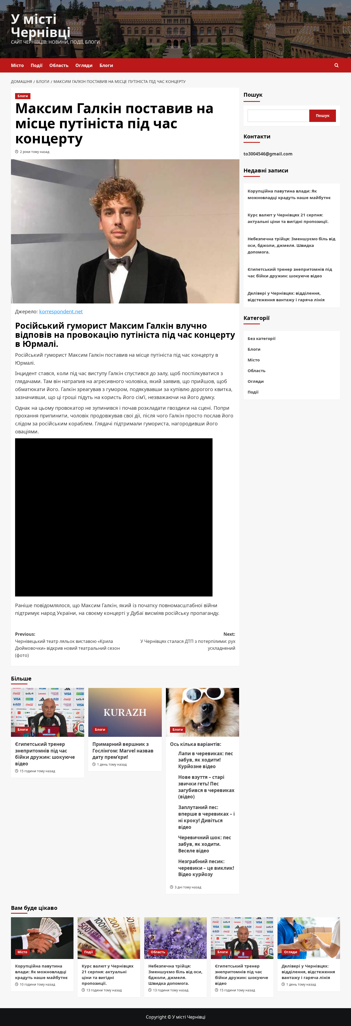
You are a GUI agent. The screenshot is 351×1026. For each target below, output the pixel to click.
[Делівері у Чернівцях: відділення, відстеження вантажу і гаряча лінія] (309, 938)
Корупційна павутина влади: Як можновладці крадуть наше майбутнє (289, 194)
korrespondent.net (61, 311)
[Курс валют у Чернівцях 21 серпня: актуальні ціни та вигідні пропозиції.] (109, 938)
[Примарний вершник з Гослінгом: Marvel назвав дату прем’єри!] (125, 712)
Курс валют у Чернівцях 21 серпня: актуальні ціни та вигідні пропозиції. (288, 218)
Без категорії (262, 338)
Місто (17, 65)
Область (59, 65)
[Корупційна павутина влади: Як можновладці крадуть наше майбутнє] (42, 938)
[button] (336, 65)
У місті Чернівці (41, 25)
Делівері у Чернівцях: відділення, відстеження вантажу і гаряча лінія (286, 297)
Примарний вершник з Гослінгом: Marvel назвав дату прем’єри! (123, 750)
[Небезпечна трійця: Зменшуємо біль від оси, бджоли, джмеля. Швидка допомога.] (175, 938)
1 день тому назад (112, 764)
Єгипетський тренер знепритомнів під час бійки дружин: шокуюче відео (45, 754)
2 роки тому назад (34, 151)
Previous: (67, 644)
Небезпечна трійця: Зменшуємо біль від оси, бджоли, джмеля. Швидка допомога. (291, 245)
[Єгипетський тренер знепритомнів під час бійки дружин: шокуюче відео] (47, 712)
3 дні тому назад (188, 887)
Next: (187, 641)
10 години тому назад (37, 984)
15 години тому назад (37, 771)
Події (37, 65)
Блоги (106, 65)
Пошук (253, 94)
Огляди (84, 65)
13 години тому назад (104, 990)
